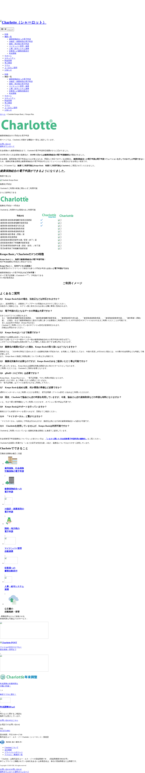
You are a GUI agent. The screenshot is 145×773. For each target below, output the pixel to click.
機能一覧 (8, 37)
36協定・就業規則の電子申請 (21, 41)
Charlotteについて (11, 747)
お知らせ (8, 70)
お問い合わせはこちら (9, 720)
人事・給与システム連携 (19, 49)
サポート (8, 56)
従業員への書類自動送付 (19, 51)
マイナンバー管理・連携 (19, 46)
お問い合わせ (5, 144)
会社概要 (8, 750)
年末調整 (12, 53)
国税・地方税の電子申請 (19, 44)
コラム (7, 65)
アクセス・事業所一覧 (14, 755)
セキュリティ (10, 58)
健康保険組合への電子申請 (20, 39)
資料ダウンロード (7, 146)
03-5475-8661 (5, 731)
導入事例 (8, 63)
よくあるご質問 (11, 68)
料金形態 (8, 60)
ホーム (2, 114)
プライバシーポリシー (14, 752)
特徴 (6, 34)
